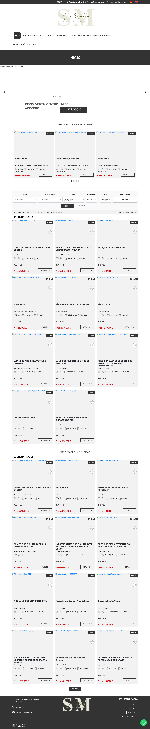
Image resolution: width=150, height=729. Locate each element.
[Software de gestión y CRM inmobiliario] (18, 725)
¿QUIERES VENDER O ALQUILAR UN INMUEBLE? (92, 35)
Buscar (82, 206)
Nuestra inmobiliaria (33, 35)
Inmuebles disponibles (58, 35)
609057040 (20, 707)
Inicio (17, 35)
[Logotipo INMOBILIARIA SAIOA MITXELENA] (73, 17)
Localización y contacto (25, 44)
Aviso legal (131, 712)
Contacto (132, 708)
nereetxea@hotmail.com (24, 712)
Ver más (75, 689)
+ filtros (68, 206)
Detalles (45, 175)
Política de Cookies (128, 716)
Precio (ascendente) (55, 212)
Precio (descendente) (35, 212)
